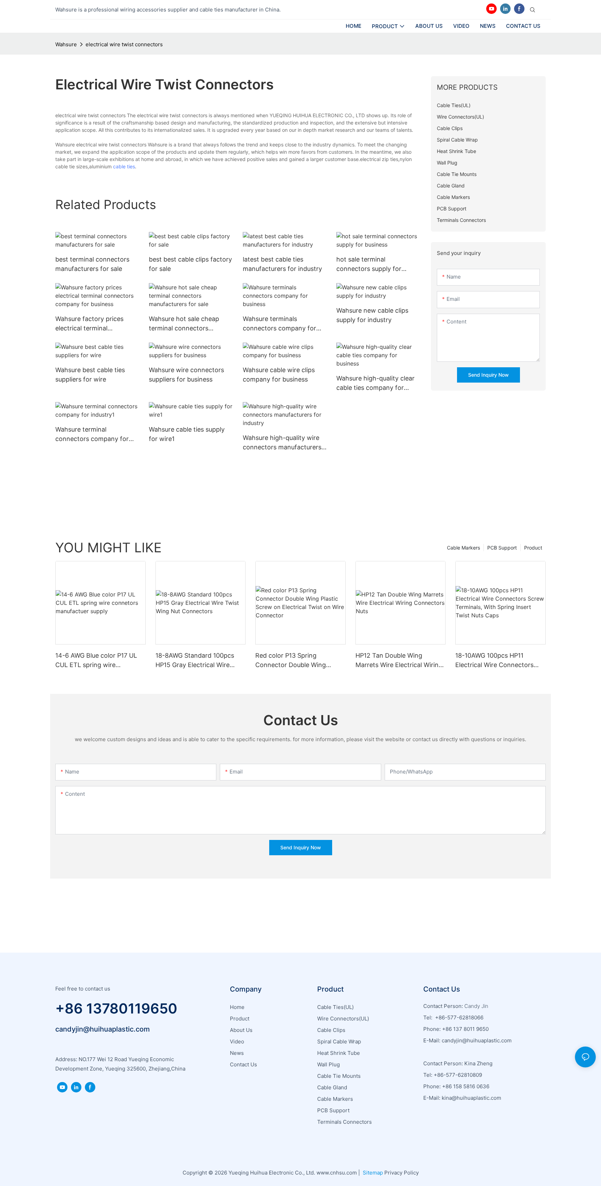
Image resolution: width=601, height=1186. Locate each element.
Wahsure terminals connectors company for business (279, 324)
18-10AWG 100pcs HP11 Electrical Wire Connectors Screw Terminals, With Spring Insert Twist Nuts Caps (498, 661)
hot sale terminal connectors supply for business (368, 264)
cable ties (124, 166)
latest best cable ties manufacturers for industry (282, 264)
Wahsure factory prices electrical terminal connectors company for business (92, 324)
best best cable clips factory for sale (190, 264)
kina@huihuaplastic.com (472, 1098)
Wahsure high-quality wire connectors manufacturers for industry (282, 443)
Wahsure (66, 44)
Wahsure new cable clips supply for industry (372, 315)
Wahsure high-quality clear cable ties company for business (375, 383)
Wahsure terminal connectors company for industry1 (92, 434)
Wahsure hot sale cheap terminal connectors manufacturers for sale (184, 324)
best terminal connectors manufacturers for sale (92, 264)
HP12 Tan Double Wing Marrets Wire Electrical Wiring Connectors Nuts (398, 661)
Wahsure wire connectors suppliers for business (186, 374)
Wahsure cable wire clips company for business (279, 374)
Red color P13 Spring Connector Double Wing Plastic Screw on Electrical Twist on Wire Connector (293, 661)
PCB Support (502, 548)
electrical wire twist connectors (124, 44)
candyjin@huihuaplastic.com (102, 1029)
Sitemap (372, 1172)
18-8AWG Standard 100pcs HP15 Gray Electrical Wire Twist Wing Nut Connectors (196, 661)
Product (533, 548)
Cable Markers (463, 548)
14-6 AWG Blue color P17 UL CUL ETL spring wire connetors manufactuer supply (96, 661)
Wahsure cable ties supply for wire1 (187, 434)
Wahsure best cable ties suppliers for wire (90, 374)
